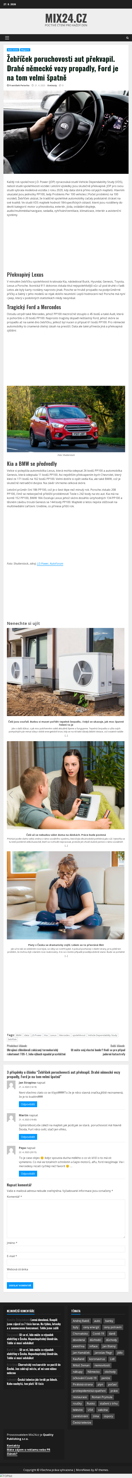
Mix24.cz (66, 17)
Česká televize (82, 1422)
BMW (18, 1035)
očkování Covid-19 (84, 1378)
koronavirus (97, 1359)
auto (97, 1321)
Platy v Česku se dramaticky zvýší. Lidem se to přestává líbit (66, 945)
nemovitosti (102, 1365)
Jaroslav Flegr (103, 1353)
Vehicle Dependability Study (102, 1035)
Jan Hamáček (81, 1353)
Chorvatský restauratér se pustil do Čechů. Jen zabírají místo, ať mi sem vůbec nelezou (33, 1369)
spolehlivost (79, 1035)
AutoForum (56, 563)
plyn (100, 1384)
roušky (77, 1403)
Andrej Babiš (81, 1321)
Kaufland (78, 1359)
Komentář (14, 1197)
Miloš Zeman (81, 1365)
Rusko (91, 1403)
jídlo (120, 1353)
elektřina (78, 1346)
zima (96, 1416)
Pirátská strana (83, 1384)
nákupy (77, 1372)
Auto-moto (13, 50)
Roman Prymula (102, 1397)
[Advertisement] (66, 244)
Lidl (112, 1359)
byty (75, 1327)
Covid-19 (98, 1333)
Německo (93, 1372)
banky (109, 1321)
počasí (112, 1384)
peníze (105, 1378)
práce (114, 1391)
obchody (110, 1372)
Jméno (12, 1243)
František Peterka (19, 85)
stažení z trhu (109, 1403)
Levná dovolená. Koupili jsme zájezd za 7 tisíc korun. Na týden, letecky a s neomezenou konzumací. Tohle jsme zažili (34, 1324)
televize (78, 1410)
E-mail (12, 1256)
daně (112, 1333)
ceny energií (91, 1327)
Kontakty (13, 1445)
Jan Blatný (109, 1346)
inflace (93, 1346)
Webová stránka (17, 1269)
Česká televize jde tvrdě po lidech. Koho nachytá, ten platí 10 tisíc (32, 1382)
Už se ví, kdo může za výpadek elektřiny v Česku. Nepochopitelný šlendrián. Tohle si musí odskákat (32, 1339)
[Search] (127, 38)
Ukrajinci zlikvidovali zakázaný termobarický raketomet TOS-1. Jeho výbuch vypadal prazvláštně (36, 1050)
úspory (108, 1416)
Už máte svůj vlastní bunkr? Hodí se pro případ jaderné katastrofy (98, 1050)
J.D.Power (37, 1035)
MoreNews (83, 1470)
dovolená (79, 1340)
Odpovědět (28, 1104)
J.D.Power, (43, 563)
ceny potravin (113, 1327)
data (26, 1035)
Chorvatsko (80, 1333)
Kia (46, 1035)
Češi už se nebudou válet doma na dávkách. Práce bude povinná (66, 834)
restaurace (80, 1397)
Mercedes (64, 1035)
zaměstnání (80, 1416)
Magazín (25, 50)
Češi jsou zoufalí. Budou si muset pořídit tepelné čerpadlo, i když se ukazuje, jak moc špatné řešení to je (66, 723)
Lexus (53, 1035)
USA (90, 1410)
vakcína (103, 1410)
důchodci (95, 1340)
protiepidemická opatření (89, 1391)
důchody (111, 1340)
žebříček (12, 1039)
